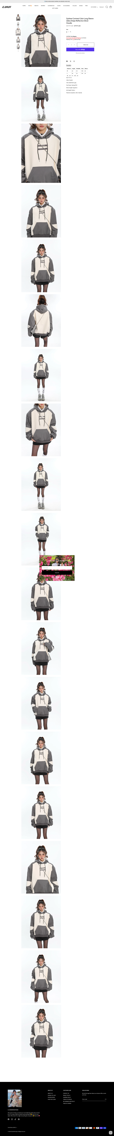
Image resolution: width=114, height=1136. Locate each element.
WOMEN (43, 5)
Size (67, 29)
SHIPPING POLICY (67, 1097)
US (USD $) (93, 7)
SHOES (81, 5)
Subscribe (57, 572)
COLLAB (74, 5)
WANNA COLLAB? (52, 1095)
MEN (86, 5)
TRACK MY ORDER (67, 1103)
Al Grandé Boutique (14, 1131)
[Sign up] (105, 1099)
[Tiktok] (58, 577)
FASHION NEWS (51, 1097)
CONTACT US (66, 1093)
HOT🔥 (30, 5)
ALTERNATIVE (51, 5)
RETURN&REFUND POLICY (69, 1101)
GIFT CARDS (55, 8)
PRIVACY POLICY (66, 1095)
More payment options (80, 53)
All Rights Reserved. (21, 1131)
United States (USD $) (12, 1127)
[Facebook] (53, 577)
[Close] (72, 557)
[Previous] (18, 12)
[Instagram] (55, 577)
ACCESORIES (66, 5)
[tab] (69, 65)
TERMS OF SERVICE (67, 1099)
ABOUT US (50, 1093)
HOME (24, 5)
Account (102, 7)
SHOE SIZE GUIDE (52, 1099)
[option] (18, 17)
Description (68, 65)
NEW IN (36, 5)
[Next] (18, 51)
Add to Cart (85, 44)
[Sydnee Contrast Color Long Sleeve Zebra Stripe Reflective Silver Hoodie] (18, 17)
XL (70, 31)
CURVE (59, 5)
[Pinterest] (61, 577)
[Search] (106, 7)
